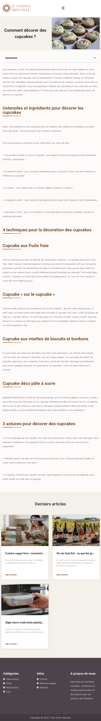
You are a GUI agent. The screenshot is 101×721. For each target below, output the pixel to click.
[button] (63, 8)
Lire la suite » (11, 575)
